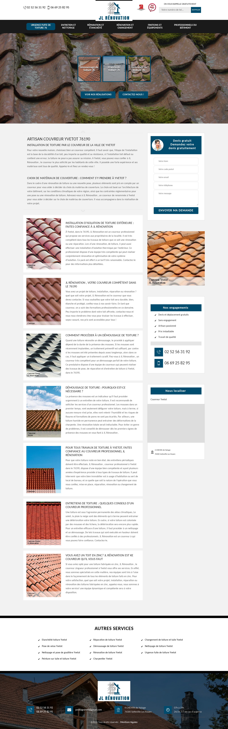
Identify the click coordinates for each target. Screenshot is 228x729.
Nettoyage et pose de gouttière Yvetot (61, 652)
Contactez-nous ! (133, 95)
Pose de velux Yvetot (52, 646)
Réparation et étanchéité (95, 26)
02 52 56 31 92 (36, 7)
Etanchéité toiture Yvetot (54, 640)
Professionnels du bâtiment (185, 26)
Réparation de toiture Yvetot (107, 640)
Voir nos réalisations (98, 95)
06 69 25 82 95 (60, 7)
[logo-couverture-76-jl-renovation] (114, 10)
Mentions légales (128, 722)
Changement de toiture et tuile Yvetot (164, 640)
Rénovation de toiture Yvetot (107, 652)
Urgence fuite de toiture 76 (41, 26)
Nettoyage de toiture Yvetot (159, 646)
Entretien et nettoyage (68, 26)
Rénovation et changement (125, 26)
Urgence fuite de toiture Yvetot (160, 652)
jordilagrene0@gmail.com (88, 710)
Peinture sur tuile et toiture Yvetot (59, 659)
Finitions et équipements (155, 26)
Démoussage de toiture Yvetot (108, 646)
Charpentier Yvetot (102, 659)
